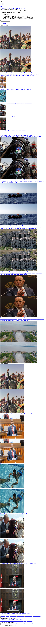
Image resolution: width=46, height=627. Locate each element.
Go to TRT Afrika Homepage (6, 23)
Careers (12, 621)
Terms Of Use (17, 621)
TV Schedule (3, 621)
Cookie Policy (30, 621)
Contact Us (8, 621)
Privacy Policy (24, 621)
